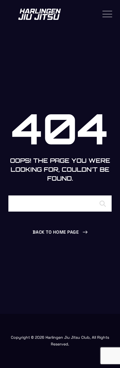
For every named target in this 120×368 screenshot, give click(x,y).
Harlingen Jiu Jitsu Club (67, 337)
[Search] (101, 203)
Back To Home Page (56, 232)
